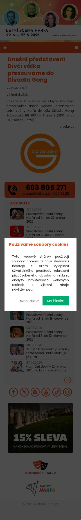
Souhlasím (55, 300)
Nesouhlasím (29, 301)
